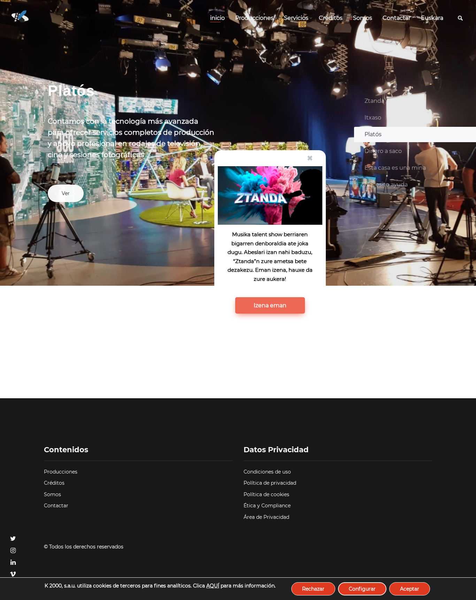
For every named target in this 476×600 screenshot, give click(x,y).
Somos (362, 18)
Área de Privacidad (266, 517)
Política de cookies (266, 494)
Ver (66, 193)
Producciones (254, 18)
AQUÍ (212, 586)
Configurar (362, 589)
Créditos (331, 18)
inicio (217, 18)
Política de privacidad (270, 483)
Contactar (396, 18)
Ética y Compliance (267, 505)
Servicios (296, 18)
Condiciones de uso (267, 472)
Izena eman (270, 305)
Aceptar (409, 589)
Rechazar (313, 589)
